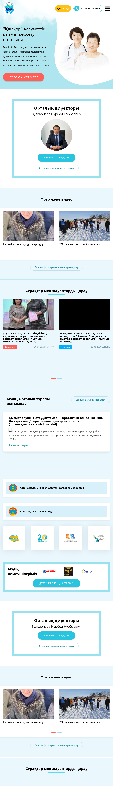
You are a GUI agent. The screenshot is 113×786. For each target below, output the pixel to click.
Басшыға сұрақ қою (56, 157)
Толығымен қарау (18, 445)
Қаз (59, 8)
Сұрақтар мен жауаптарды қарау (56, 167)
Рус (67, 8)
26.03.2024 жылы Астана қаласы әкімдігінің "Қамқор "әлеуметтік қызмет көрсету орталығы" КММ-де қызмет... (84, 337)
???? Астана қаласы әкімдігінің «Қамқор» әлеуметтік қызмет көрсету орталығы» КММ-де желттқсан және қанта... (25, 337)
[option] (56, 55)
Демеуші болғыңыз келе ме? (56, 583)
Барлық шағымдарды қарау (90, 399)
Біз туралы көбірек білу (24, 77)
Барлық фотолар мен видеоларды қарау (56, 267)
